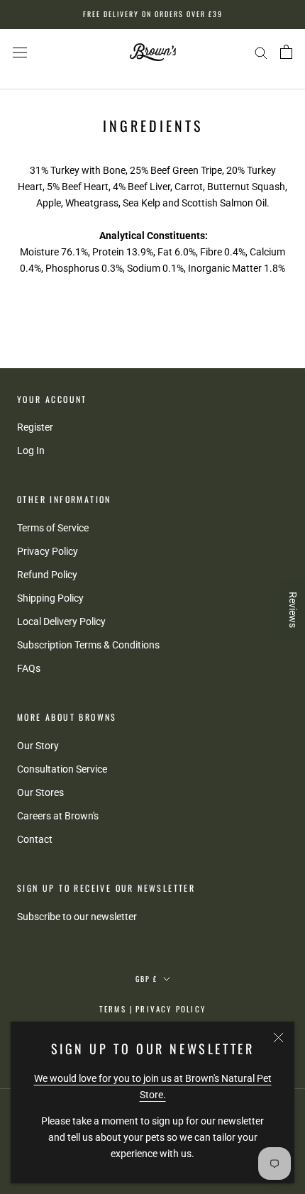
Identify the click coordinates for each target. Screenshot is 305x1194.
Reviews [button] (293, 610)
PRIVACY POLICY (170, 1009)
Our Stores (40, 792)
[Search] (261, 52)
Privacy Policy (47, 551)
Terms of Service (53, 528)
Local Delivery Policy (61, 621)
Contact (34, 839)
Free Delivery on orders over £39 (153, 14)
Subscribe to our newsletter (77, 916)
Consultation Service (62, 769)
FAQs (28, 668)
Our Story (38, 745)
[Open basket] (286, 52)
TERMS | (116, 1009)
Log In (31, 450)
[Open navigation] (20, 52)
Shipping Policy (50, 598)
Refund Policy (47, 574)
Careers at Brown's (58, 816)
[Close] (278, 1037)
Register (35, 427)
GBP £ (146, 978)
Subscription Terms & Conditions (88, 645)
